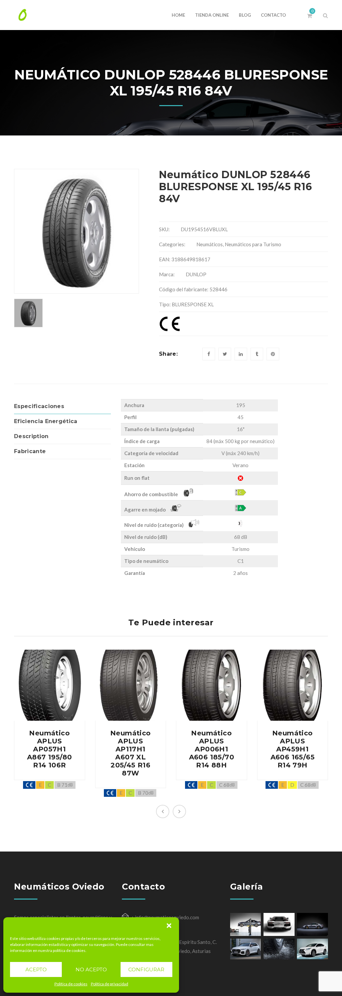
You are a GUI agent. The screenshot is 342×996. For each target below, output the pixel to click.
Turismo (240, 549)
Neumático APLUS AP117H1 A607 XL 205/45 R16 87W (130, 753)
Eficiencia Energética (45, 421)
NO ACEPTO (91, 969)
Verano (240, 465)
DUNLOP (196, 274)
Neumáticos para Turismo (253, 244)
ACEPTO (36, 969)
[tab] (62, 406)
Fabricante (30, 451)
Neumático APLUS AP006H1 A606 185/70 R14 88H (211, 749)
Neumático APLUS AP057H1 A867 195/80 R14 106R (49, 749)
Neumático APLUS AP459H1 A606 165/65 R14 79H (293, 749)
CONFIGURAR (146, 969)
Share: (168, 354)
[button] (169, 925)
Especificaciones (39, 406)
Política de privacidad (109, 983)
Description (31, 436)
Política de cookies (71, 983)
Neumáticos (209, 244)
